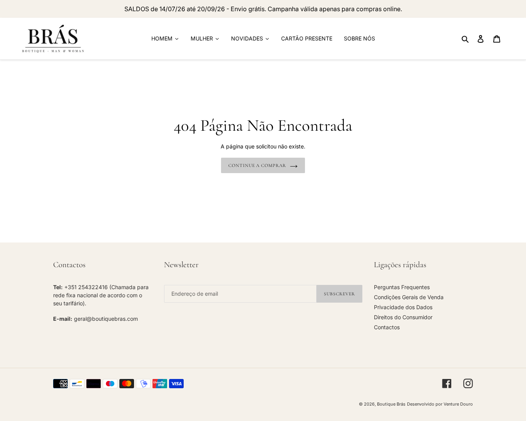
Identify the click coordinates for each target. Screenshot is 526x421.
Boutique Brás (391, 404)
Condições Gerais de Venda (409, 297)
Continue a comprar (257, 165)
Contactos (387, 327)
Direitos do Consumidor (403, 317)
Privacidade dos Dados (403, 307)
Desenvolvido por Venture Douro (440, 404)
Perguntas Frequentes (402, 287)
